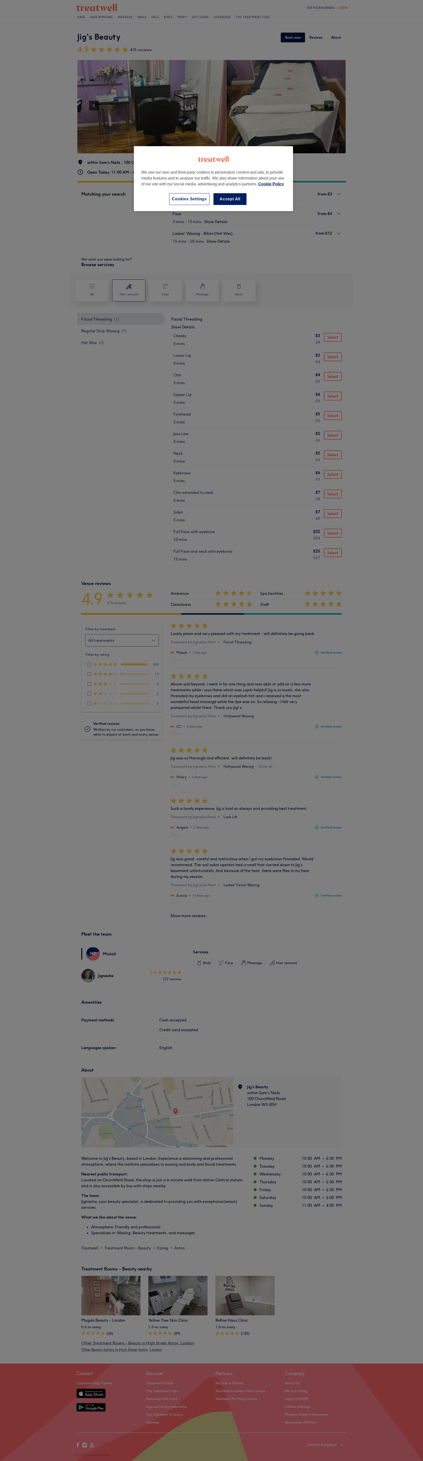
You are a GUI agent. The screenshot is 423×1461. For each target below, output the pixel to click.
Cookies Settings (189, 199)
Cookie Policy (271, 184)
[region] (213, 178)
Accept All (230, 199)
